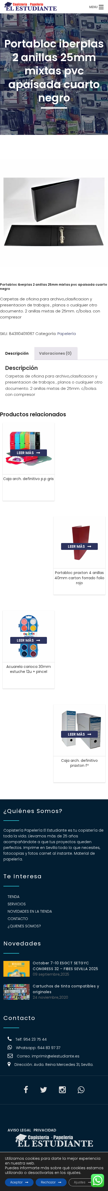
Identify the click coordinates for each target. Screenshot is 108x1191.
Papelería (66, 333)
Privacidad (45, 1130)
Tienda (13, 896)
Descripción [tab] (17, 353)
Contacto (18, 918)
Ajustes (79, 1182)
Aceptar (16, 1182)
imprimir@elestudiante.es (55, 1056)
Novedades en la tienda (30, 911)
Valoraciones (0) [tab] (55, 353)
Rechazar (48, 1182)
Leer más (25, 452)
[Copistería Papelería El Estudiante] (41, 6)
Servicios (17, 904)
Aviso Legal (19, 1130)
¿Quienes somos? (24, 926)
